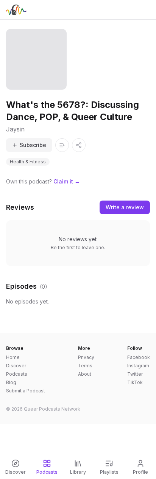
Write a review (125, 207)
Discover (16, 365)
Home (13, 357)
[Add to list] (62, 145)
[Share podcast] (79, 145)
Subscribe (33, 145)
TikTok (135, 382)
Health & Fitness (28, 161)
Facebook (138, 357)
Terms (85, 365)
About (84, 374)
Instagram (138, 365)
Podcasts (16, 374)
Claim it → (66, 181)
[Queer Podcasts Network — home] (16, 10)
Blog (11, 382)
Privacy (86, 357)
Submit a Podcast (25, 391)
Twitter (135, 374)
